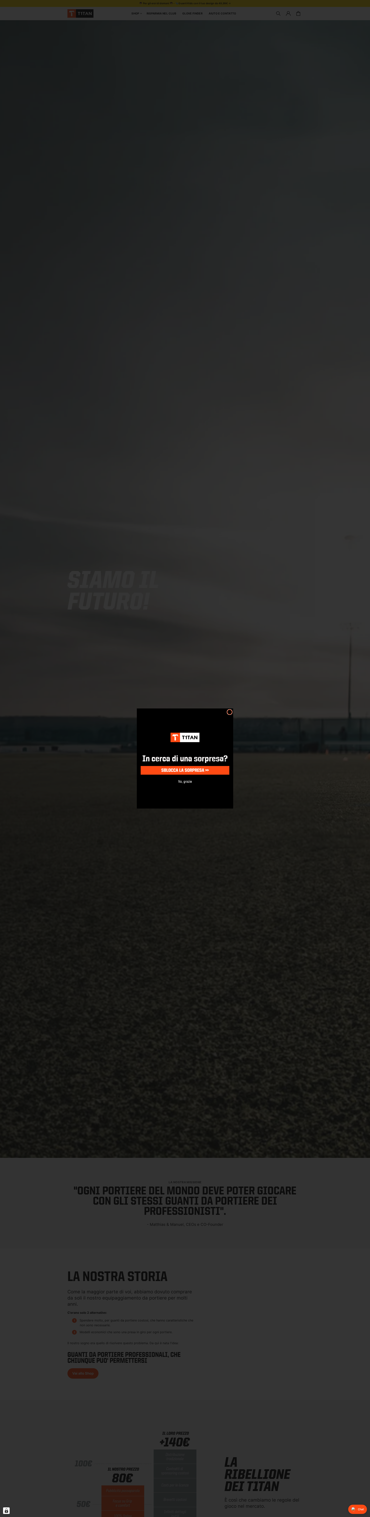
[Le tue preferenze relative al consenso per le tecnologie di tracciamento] (6, 1510)
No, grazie (185, 781)
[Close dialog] (229, 712)
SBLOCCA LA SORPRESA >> (185, 770)
